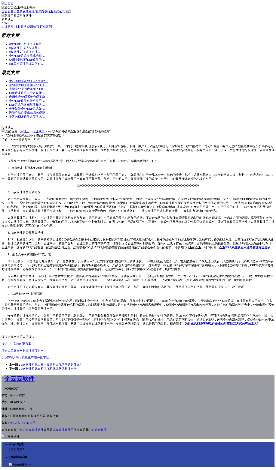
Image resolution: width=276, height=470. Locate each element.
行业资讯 (20, 26)
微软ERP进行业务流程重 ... (27, 44)
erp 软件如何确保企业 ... (25, 51)
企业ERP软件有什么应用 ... (27, 100)
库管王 (24, 131)
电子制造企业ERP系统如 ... (27, 108)
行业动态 (53, 11)
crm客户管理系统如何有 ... (26, 63)
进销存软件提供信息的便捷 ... (28, 112)
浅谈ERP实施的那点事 (16, 343)
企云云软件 (99, 429)
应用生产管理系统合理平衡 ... (28, 96)
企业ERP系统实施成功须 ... (27, 55)
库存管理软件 (62, 429)
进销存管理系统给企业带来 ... (28, 85)
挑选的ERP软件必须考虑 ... (27, 116)
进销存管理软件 (33, 429)
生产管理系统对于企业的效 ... (28, 81)
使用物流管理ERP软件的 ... (27, 59)
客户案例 (41, 11)
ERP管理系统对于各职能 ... (27, 92)
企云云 (9, 3)
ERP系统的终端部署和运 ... (27, 104)
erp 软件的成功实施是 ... (25, 47)
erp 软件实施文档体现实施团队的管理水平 (49, 368)
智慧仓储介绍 (26, 11)
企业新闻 (8, 26)
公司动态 (65, 11)
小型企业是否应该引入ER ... (27, 89)
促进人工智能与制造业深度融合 (23, 350)
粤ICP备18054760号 (22, 422)
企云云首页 (9, 11)
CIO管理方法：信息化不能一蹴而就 (25, 357)
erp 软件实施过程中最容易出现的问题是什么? (51, 364)
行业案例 (46, 26)
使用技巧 (33, 26)
